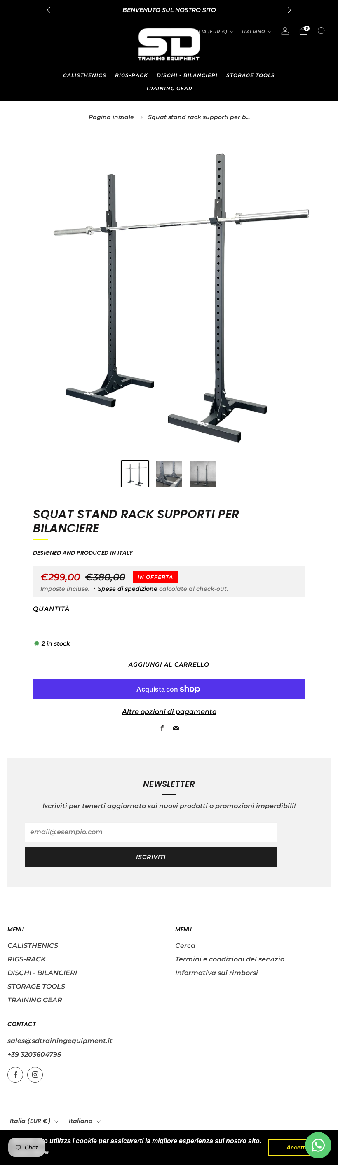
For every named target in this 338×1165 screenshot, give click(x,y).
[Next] (289, 10)
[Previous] (48, 10)
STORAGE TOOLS (250, 75)
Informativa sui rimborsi (216, 973)
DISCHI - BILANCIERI (187, 75)
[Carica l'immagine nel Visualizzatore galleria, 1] (135, 474)
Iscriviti (151, 857)
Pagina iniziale (111, 117)
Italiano (253, 31)
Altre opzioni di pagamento (169, 712)
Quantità (51, 609)
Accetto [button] (297, 1147)
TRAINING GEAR (169, 88)
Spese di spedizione (127, 588)
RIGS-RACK (131, 75)
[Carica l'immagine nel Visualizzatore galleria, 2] (169, 474)
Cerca (185, 946)
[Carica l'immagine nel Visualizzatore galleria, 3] (203, 474)
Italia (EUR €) (209, 31)
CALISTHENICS (84, 75)
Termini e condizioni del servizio (229, 959)
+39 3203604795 (34, 1054)
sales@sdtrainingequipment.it (60, 1041)
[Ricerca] (321, 31)
